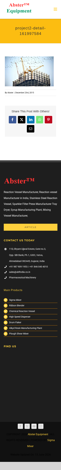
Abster (10, 93)
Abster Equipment (38, 434)
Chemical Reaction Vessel (22, 311)
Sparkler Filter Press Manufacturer (31, 203)
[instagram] (40, 426)
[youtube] (34, 426)
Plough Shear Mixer (19, 333)
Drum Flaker (15, 322)
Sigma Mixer (15, 300)
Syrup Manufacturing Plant (26, 209)
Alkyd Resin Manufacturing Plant (25, 328)
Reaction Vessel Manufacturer (21, 192)
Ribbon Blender (16, 305)
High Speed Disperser (19, 316)
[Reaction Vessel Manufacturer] (19, 4)
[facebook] (20, 426)
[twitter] (27, 426)
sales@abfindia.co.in (19, 272)
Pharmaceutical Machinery (22, 277)
